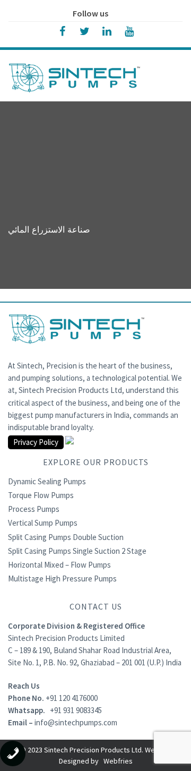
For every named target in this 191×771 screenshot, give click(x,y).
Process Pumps (33, 509)
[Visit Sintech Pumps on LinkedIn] (107, 30)
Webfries (118, 761)
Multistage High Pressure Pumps (62, 578)
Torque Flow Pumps (41, 495)
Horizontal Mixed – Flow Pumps (59, 565)
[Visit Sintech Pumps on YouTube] (129, 30)
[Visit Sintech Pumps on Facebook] (62, 30)
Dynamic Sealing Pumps (47, 481)
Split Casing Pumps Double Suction (66, 537)
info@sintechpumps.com (75, 722)
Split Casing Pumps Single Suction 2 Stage (77, 551)
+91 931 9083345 (76, 710)
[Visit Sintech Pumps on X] (84, 30)
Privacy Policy (35, 442)
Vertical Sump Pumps (42, 523)
